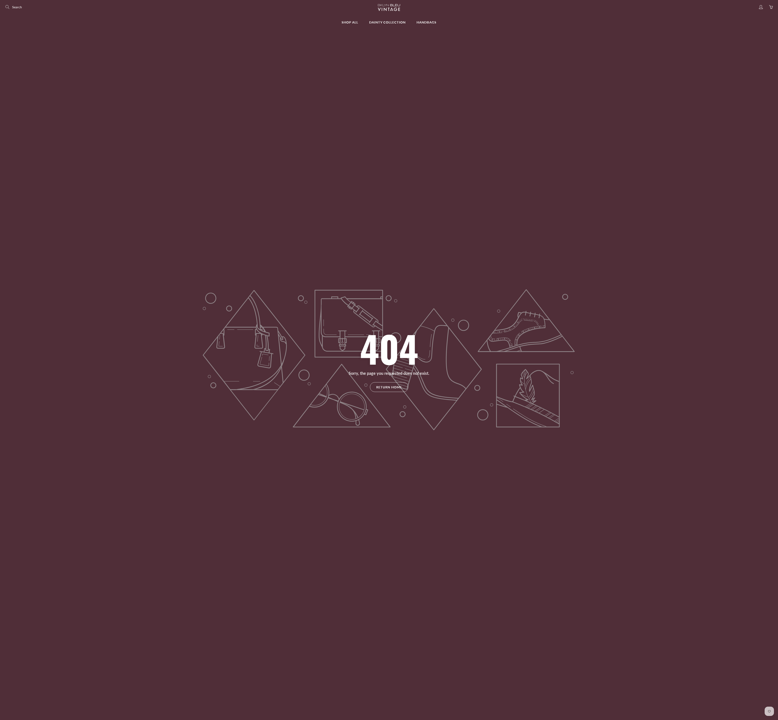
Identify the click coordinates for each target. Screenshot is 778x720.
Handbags (426, 22)
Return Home (389, 387)
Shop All (350, 22)
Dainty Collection (387, 22)
